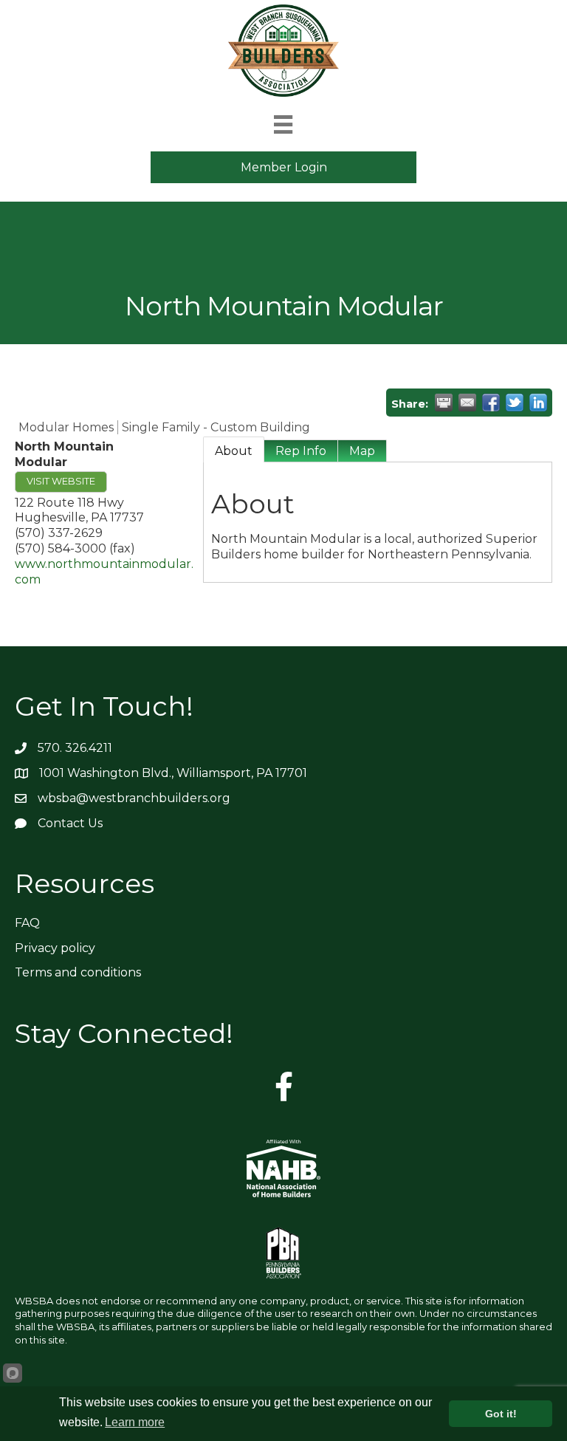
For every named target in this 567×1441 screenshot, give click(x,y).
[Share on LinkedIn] (538, 402)
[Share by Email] (467, 402)
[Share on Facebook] (491, 402)
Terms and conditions (78, 972)
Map (362, 451)
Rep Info (300, 451)
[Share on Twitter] (514, 402)
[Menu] (283, 124)
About (233, 451)
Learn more (135, 1422)
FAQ (27, 923)
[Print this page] (444, 402)
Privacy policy (55, 948)
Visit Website (61, 481)
